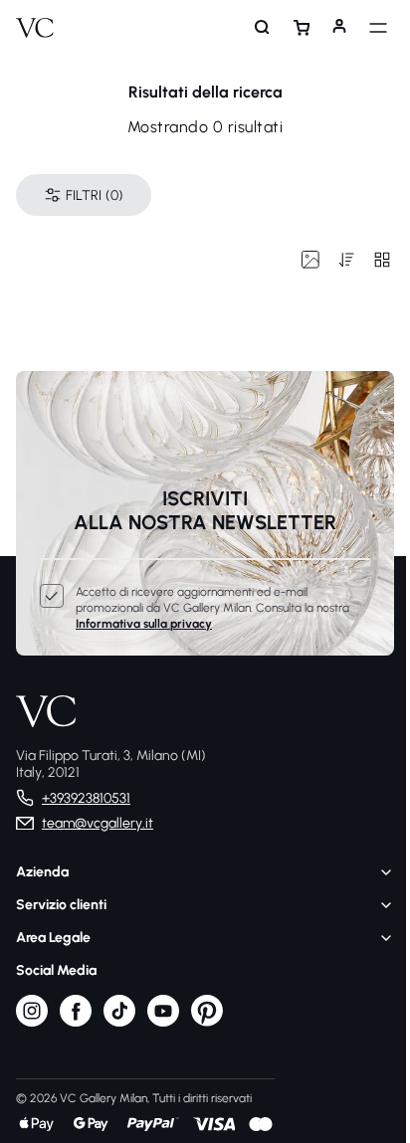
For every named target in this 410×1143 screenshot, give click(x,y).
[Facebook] (76, 1022)
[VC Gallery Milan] (35, 28)
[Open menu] (368, 28)
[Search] (253, 28)
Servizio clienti (61, 904)
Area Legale (53, 937)
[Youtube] (163, 1022)
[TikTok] (119, 1022)
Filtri (94, 195)
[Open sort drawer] (336, 260)
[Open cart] (292, 28)
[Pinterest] (207, 1022)
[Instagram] (32, 1022)
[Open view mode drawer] (300, 260)
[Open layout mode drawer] (372, 260)
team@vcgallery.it (97, 823)
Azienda (42, 871)
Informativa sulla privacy (144, 624)
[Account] (329, 28)
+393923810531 (86, 798)
